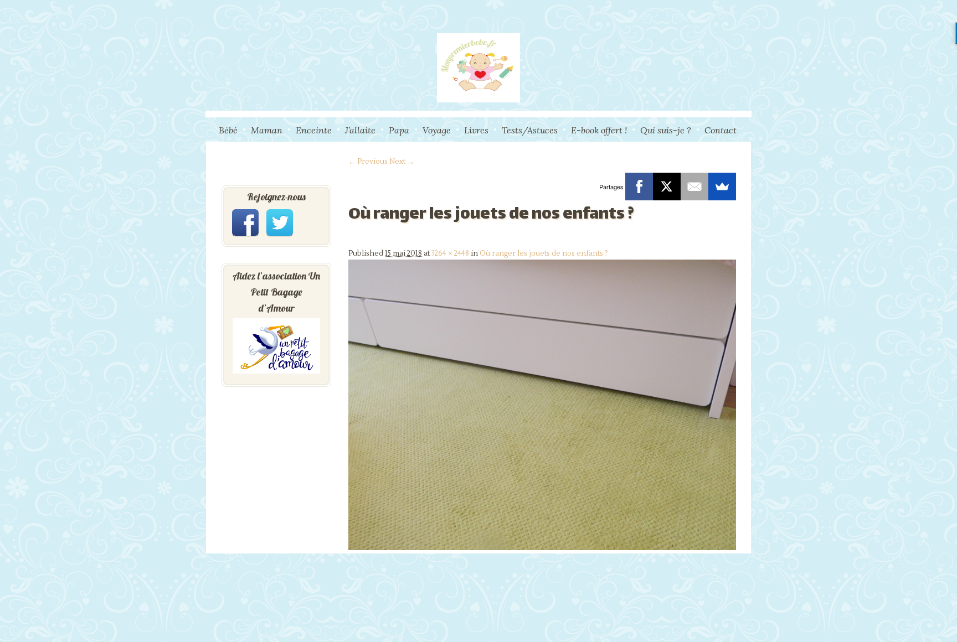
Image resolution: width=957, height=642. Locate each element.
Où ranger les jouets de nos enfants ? (544, 253)
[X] (667, 186)
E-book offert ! (599, 130)
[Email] (694, 186)
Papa (399, 130)
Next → (401, 161)
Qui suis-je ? (665, 130)
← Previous (368, 161)
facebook (245, 222)
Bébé (228, 130)
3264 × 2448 (450, 253)
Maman (266, 130)
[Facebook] (639, 186)
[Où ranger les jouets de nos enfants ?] (542, 547)
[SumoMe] (722, 186)
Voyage (437, 130)
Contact (720, 130)
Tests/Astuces (530, 130)
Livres (476, 130)
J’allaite (360, 130)
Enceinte (314, 130)
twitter (279, 222)
